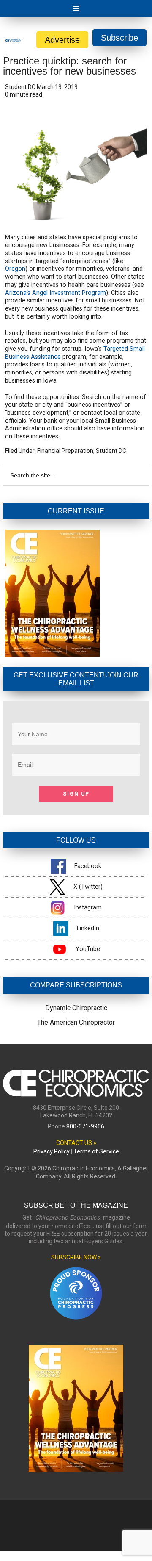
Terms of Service (96, 1151)
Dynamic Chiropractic (76, 1008)
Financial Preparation (65, 450)
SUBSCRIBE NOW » (76, 1257)
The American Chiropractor (76, 1022)
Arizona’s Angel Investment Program (55, 293)
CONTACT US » (76, 1143)
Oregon (15, 268)
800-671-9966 (85, 1126)
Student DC (111, 450)
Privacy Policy (51, 1151)
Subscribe (119, 37)
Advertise (62, 39)
